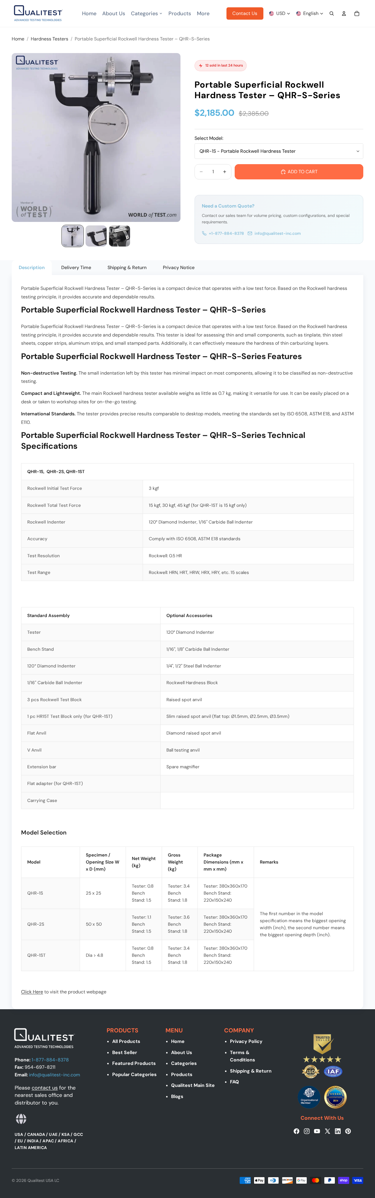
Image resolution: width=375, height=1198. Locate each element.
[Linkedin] (337, 1131)
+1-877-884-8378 (226, 233)
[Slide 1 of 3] (72, 236)
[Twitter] (327, 1131)
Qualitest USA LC (43, 1180)
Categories (184, 1063)
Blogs (177, 1096)
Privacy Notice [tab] (179, 267)
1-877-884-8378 (50, 1059)
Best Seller (124, 1052)
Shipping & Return (251, 1071)
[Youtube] (317, 1131)
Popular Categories (134, 1074)
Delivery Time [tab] (76, 267)
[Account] (344, 13)
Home (178, 1041)
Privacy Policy (246, 1041)
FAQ (234, 1082)
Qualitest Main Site (193, 1085)
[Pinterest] (348, 1131)
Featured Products (134, 1063)
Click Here (32, 992)
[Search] (331, 13)
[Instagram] (306, 1131)
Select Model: (209, 138)
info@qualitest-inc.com (278, 233)
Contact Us (244, 13)
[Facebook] (296, 1131)
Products (181, 1074)
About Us (181, 1052)
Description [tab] (32, 267)
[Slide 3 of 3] (119, 236)
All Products (126, 1041)
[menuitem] (203, 13)
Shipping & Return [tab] (127, 267)
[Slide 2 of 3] (96, 236)
